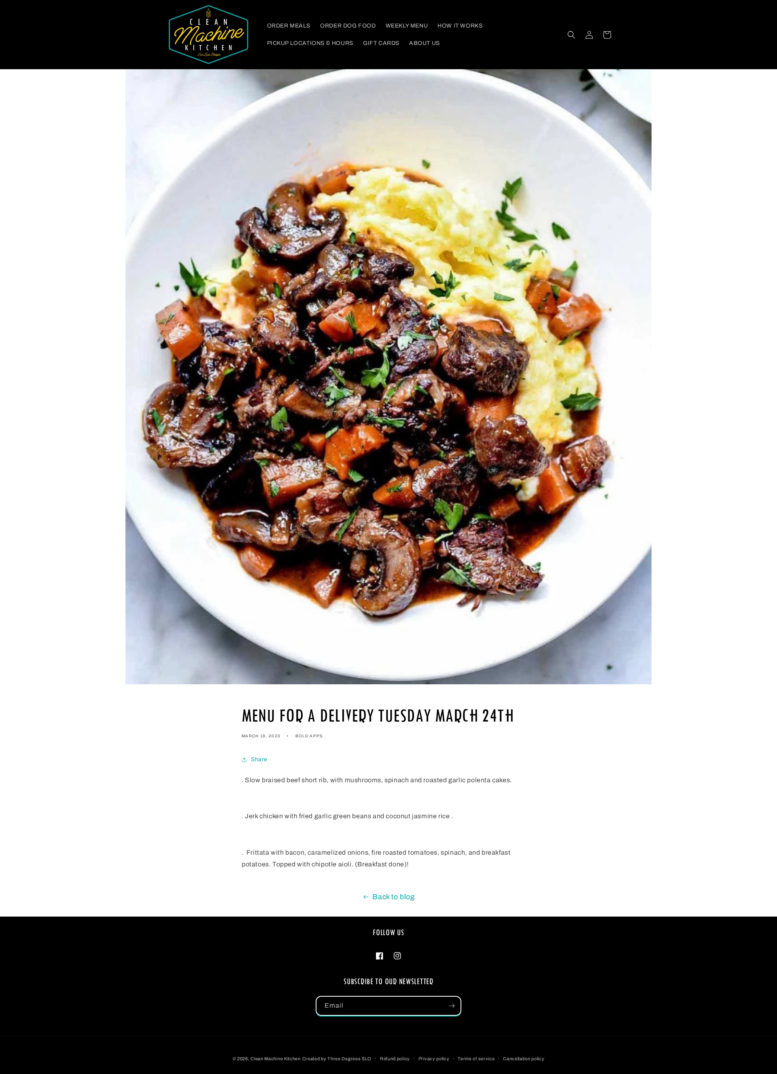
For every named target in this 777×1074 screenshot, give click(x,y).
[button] (571, 35)
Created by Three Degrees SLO (337, 1058)
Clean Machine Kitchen (276, 1058)
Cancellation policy (523, 1058)
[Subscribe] (452, 1006)
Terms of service (476, 1058)
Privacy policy (434, 1058)
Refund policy (395, 1058)
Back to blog (393, 897)
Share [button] (259, 759)
